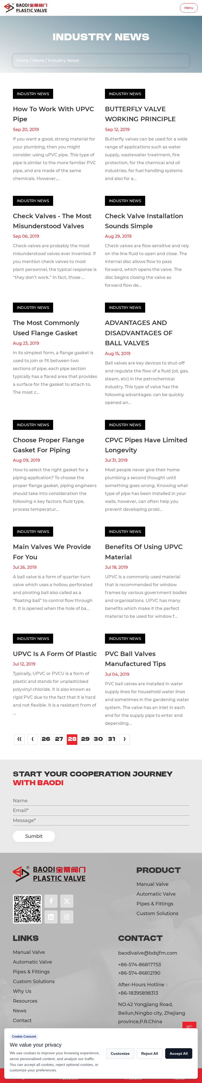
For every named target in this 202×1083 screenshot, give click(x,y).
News (38, 60)
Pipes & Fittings (155, 904)
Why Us (22, 991)
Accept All (179, 1053)
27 (59, 739)
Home (22, 60)
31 (111, 739)
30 (98, 739)
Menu (188, 8)
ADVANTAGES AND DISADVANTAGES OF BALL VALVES (139, 333)
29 (85, 739)
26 (46, 739)
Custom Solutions (157, 913)
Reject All (149, 1053)
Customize (120, 1053)
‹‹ (19, 739)
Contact (22, 1020)
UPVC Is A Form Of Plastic (55, 654)
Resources (25, 1001)
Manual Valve (153, 884)
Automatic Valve (156, 894)
